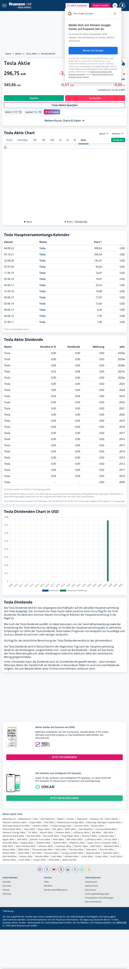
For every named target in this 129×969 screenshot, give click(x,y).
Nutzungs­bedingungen (97, 894)
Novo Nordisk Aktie (26, 846)
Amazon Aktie (81, 825)
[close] (114, 13)
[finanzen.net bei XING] (75, 869)
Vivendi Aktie (60, 842)
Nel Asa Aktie (34, 835)
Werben (48, 886)
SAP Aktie (22, 839)
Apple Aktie (8, 839)
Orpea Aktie (35, 822)
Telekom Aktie (43, 842)
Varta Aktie (23, 852)
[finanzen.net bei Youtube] (54, 869)
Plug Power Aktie (70, 835)
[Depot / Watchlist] (122, 63)
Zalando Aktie (93, 852)
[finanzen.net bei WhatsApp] (82, 869)
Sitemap (7, 894)
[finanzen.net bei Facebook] (47, 869)
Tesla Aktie (31, 53)
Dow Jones (82, 818)
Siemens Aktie (62, 832)
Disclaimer (90, 890)
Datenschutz (91, 886)
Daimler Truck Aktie (40, 839)
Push (9, 140)
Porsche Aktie (76, 849)
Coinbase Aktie (63, 846)
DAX (36, 818)
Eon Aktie (37, 852)
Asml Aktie (116, 856)
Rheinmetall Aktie (12, 829)
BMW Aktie (23, 849)
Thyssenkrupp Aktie (42, 849)
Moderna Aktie (77, 842)
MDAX (60, 818)
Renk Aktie (58, 839)
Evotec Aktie (101, 856)
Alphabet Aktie (111, 846)
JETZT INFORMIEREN (64, 757)
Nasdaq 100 (96, 818)
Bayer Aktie (44, 829)
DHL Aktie (57, 829)
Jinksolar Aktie (107, 835)
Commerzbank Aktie (106, 829)
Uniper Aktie (39, 859)
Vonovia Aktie (52, 852)
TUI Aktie (32, 832)
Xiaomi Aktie (9, 852)
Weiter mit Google (93, 50)
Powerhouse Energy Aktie (70, 822)
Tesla (42, 248)
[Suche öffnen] (115, 5)
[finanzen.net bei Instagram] (40, 869)
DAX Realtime (47, 818)
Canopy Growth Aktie (72, 852)
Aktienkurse (24, 818)
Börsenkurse (9, 818)
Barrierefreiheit (93, 902)
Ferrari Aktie (110, 839)
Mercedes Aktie (75, 839)
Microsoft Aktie (51, 835)
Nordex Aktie (42, 856)
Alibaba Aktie (71, 856)
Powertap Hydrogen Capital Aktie (103, 822)
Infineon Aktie (45, 846)
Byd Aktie (108, 832)
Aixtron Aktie (9, 859)
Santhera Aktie (40, 825)
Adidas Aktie (25, 856)
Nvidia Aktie (97, 825)
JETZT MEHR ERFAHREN (64, 798)
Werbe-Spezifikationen (56, 890)
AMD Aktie (95, 846)
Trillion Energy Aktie (61, 825)
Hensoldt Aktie (10, 842)
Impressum (91, 882)
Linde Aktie (87, 856)
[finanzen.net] (20, 4)
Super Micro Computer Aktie (102, 842)
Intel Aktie (56, 856)
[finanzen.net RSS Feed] (89, 869)
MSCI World (112, 818)
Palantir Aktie (81, 846)
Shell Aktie (53, 859)
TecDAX (70, 818)
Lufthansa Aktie (81, 832)
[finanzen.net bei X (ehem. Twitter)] (61, 869)
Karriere (7, 886)
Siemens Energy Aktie (14, 832)
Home (8, 53)
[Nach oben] (120, 965)
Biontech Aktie (89, 835)
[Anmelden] (122, 6)
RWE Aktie (8, 846)
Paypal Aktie (26, 842)
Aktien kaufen (69, 859)
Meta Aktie (61, 849)
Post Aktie (49, 822)
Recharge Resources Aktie (16, 825)
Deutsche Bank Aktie (13, 835)
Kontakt (7, 882)
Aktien (18, 53)
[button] (77, 5)
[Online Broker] (22, 7)
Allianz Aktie (46, 832)
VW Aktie (96, 832)
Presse (6, 890)
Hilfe (46, 882)
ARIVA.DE (121, 922)
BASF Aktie (70, 829)
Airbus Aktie (9, 849)
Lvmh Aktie (24, 859)
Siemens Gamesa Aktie (14, 822)
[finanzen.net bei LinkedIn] (68, 869)
